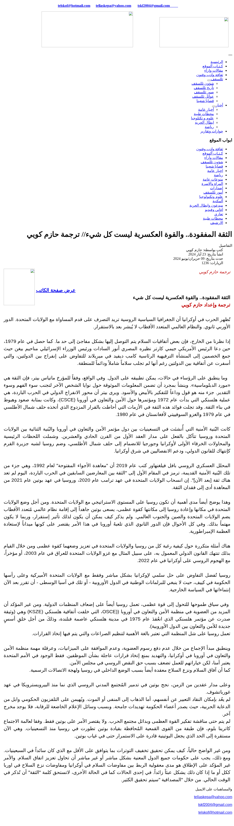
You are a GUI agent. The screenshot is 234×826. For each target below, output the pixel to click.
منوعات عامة (213, 179)
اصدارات (216, 188)
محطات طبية (204, 114)
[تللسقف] (209, 80)
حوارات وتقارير (211, 131)
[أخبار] (214, 106)
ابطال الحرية (204, 122)
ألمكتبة (218, 201)
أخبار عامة (206, 109)
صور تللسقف (204, 92)
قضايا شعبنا (205, 101)
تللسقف (217, 79)
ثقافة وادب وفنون (209, 75)
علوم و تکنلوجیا (202, 118)
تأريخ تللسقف (204, 88)
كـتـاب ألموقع (212, 66)
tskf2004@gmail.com (154, 6)
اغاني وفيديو (214, 210)
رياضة (209, 127)
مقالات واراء (213, 70)
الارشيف (216, 223)
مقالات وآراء (213, 158)
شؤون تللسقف (202, 83)
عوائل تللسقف (203, 96)
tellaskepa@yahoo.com (113, 6)
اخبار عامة (215, 171)
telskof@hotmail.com (215, 812)
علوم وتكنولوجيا (211, 197)
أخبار (219, 105)
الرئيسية (216, 62)
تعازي (218, 214)
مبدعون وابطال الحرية (206, 205)
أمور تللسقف (213, 192)
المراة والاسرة (212, 184)
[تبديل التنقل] (230, 55)
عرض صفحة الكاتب (56, 290)
